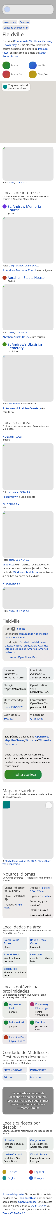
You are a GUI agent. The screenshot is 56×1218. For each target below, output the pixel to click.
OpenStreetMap (26, 1198)
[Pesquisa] (50, 9)
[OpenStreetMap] (7, 749)
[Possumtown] (28, 466)
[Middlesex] (28, 534)
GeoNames (17, 740)
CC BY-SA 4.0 (22, 182)
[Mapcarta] (7, 9)
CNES (33, 860)
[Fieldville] (28, 164)
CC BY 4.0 (25, 492)
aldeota (20, 628)
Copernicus (14, 863)
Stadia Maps (11, 860)
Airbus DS (24, 860)
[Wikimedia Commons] (25, 749)
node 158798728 (13, 707)
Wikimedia (14, 403)
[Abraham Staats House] (28, 307)
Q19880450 (36, 718)
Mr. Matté (14, 492)
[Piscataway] (28, 598)
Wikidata (31, 740)
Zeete (11, 182)
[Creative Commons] (39, 1187)
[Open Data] (13, 731)
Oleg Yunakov (16, 265)
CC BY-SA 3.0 (22, 332)
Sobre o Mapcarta (13, 1194)
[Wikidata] (19, 749)
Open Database (27, 1202)
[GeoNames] (13, 749)
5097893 (9, 718)
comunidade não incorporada (27, 635)
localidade (19, 637)
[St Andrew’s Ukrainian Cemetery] (28, 378)
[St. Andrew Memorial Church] (28, 240)
